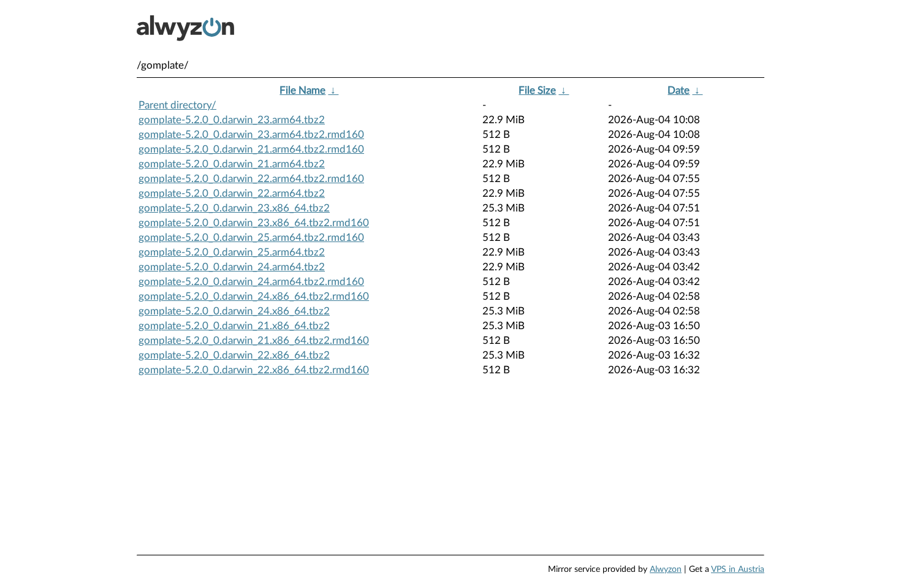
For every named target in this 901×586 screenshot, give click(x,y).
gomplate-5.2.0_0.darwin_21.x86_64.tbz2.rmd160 (254, 340)
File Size (537, 90)
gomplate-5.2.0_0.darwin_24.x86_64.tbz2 (234, 311)
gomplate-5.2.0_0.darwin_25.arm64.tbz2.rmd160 (251, 237)
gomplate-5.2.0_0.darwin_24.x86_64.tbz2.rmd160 (254, 296)
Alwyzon (666, 569)
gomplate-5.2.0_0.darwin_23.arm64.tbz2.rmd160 (251, 134)
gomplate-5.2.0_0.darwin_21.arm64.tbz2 (232, 164)
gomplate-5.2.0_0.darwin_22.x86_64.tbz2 (234, 355)
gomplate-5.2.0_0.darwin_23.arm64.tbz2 (232, 120)
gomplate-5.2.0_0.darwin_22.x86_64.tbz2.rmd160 (254, 370)
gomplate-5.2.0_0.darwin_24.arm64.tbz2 (232, 267)
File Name (302, 90)
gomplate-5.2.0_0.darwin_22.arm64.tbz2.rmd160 (251, 178)
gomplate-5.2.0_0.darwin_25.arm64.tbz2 (232, 252)
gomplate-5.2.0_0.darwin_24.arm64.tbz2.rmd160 (251, 281)
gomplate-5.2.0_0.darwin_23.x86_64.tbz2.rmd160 (254, 223)
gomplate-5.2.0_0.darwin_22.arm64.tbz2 (232, 193)
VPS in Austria (737, 569)
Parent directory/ (177, 105)
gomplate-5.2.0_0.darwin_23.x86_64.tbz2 (234, 208)
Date (678, 90)
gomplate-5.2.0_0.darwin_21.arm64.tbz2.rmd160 (251, 149)
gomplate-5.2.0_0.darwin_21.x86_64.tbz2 (234, 326)
